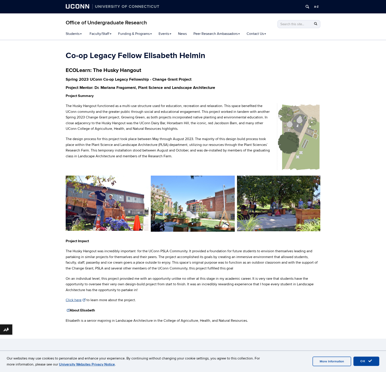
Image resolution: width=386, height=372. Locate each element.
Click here (74, 300)
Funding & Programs (134, 34)
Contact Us (255, 34)
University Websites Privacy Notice (87, 364)
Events (164, 34)
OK (363, 361)
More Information (332, 361)
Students (73, 34)
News (182, 34)
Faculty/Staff (99, 34)
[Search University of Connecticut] (307, 6)
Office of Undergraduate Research (106, 22)
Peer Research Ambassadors (215, 34)
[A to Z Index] (316, 6)
